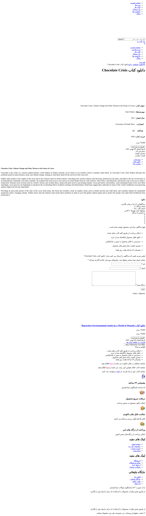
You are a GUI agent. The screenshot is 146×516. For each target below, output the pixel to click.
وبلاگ (138, 14)
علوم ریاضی (132, 64)
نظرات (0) (137, 164)
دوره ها (138, 5)
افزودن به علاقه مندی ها (136, 342)
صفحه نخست (135, 3)
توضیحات (137, 160)
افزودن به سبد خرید (138, 147)
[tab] (71, 159)
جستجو (121, 39)
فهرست (142, 62)
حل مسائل (137, 9)
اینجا (111, 363)
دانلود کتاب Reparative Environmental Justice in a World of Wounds (113, 325)
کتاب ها (138, 7)
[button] (127, 488)
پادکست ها (136, 12)
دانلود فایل (137, 162)
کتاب (144, 64)
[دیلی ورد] (110, 37)
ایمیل (142, 268)
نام (143, 264)
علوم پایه (139, 64)
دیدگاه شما (140, 285)
